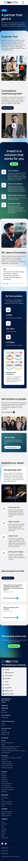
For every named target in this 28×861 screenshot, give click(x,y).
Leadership (4, 823)
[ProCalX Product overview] (14, 685)
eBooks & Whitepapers (6, 803)
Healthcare (4, 775)
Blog (2, 799)
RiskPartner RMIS (5, 732)
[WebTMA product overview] (14, 669)
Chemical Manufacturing (7, 787)
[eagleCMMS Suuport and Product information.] (14, 688)
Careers (3, 827)
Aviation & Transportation (7, 789)
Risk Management (5, 752)
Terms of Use (4, 850)
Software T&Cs (5, 847)
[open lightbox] (14, 125)
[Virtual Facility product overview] (14, 675)
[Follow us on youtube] (6, 844)
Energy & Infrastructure (6, 783)
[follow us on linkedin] (2, 844)
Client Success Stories (6, 801)
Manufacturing (4, 781)
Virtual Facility (4, 717)
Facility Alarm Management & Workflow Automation (13, 750)
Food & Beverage (5, 785)
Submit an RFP (4, 837)
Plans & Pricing (5, 700)
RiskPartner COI (5, 734)
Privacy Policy (4, 853)
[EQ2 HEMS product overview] (14, 679)
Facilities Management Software (9, 748)
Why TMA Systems (6, 698)
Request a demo (14, 646)
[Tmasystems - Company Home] (9, 661)
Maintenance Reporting (7, 767)
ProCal (3, 723)
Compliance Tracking (6, 761)
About (2, 822)
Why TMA (14, 164)
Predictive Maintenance (7, 763)
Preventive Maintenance (7, 765)
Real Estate (4, 791)
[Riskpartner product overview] (14, 691)
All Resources (4, 797)
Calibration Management (7, 742)
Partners (3, 831)
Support (3, 833)
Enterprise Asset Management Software (10, 746)
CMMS (3, 744)
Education (3, 773)
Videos (3, 805)
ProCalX (3, 725)
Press (2, 825)
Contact (3, 702)
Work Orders (4, 759)
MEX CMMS (4, 712)
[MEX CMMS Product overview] (14, 672)
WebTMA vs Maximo (6, 813)
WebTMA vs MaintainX (6, 811)
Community (4, 829)
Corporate (3, 777)
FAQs (2, 835)
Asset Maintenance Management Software (11, 757)
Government (4, 779)
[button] (23, 2)
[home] (11, 2)
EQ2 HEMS (4, 730)
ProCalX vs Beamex (6, 815)
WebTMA (3, 710)
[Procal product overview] (14, 682)
